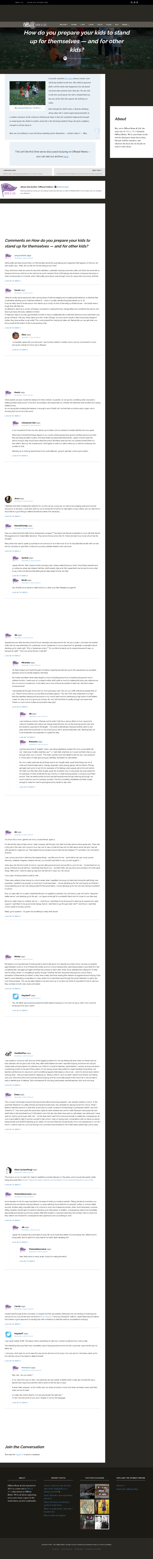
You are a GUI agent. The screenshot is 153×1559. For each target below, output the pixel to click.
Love (91, 25)
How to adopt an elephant (54, 1515)
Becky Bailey (45, 1317)
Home (74, 25)
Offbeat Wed (131, 131)
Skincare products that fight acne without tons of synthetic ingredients (79, 174)
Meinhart (26, 1367)
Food (109, 25)
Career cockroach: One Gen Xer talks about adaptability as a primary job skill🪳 (57, 1488)
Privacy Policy (78, 1549)
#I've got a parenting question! (65, 65)
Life (83, 25)
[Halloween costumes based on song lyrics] (102, 1507)
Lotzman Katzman (24, 108)
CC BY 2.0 (36, 108)
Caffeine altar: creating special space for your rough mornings (23, 174)
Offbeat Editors (83, 58)
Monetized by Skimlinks (93, 1549)
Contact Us (55, 1549)
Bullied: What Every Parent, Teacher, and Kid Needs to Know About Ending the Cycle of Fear (57, 1180)
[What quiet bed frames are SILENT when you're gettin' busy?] (87, 1491)
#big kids (85, 65)
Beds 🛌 (126, 25)
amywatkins (20, 255)
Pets (100, 25)
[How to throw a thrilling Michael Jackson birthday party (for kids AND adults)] (87, 1522)
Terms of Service (66, 1549)
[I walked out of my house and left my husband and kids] (102, 1522)
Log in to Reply (13, 281)
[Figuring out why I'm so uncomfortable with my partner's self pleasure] (87, 1507)
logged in (20, 1454)
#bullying (96, 65)
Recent (64, 25)
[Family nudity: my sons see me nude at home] (102, 1491)
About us (19, 2)
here (65, 156)
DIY (117, 25)
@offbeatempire (63, 187)
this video (68, 78)
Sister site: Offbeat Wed (37, 2)
